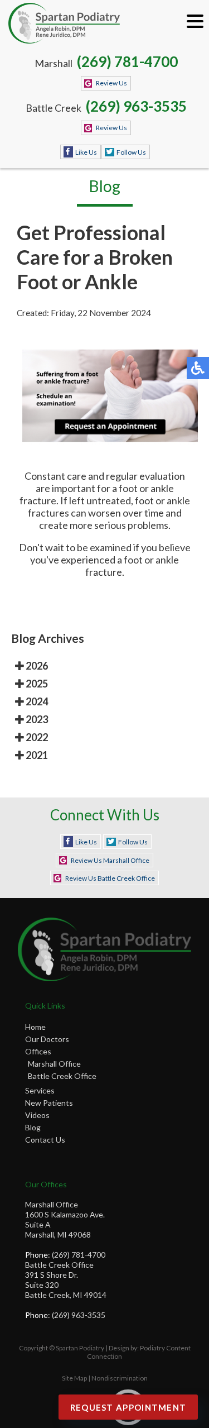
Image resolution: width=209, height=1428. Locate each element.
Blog (33, 1127)
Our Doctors (47, 1039)
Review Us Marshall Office (110, 860)
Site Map (74, 1378)
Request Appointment (128, 1407)
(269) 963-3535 (136, 106)
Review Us (111, 83)
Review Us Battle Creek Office (110, 878)
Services (40, 1090)
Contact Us (45, 1139)
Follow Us (131, 152)
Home (35, 1026)
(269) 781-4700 (127, 61)
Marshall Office (54, 1063)
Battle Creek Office (62, 1076)
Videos (37, 1115)
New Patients (49, 1102)
